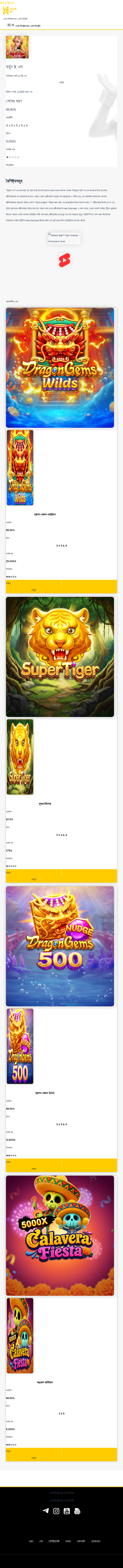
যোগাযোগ (95, 1541)
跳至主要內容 (7, 3)
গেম (41, 1541)
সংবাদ (68, 1541)
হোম (31, 1541)
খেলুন (61, 82)
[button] (64, 261)
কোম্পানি (81, 1541)
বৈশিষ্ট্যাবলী (54, 1541)
